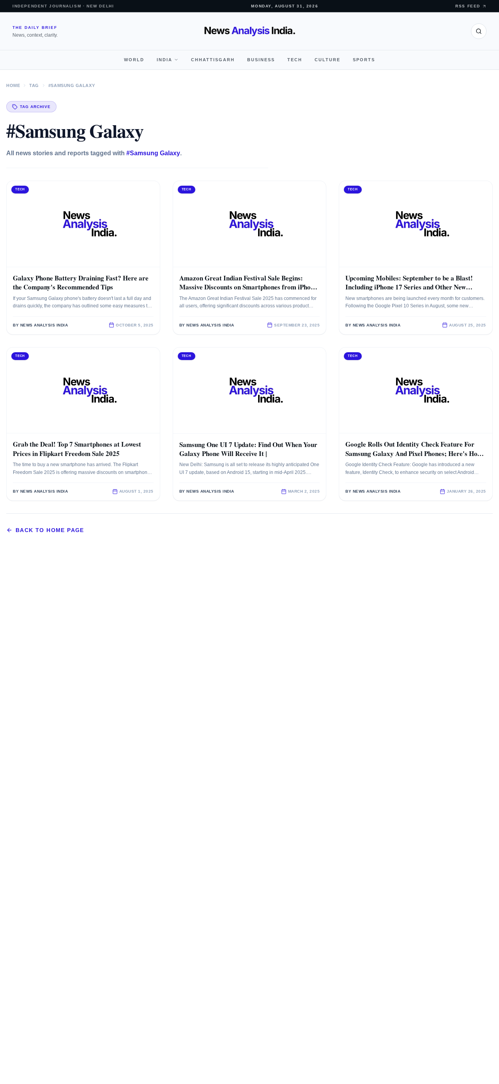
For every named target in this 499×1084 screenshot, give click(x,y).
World (134, 59)
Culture (327, 59)
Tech (294, 59)
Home (13, 85)
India (164, 59)
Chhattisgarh (213, 59)
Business (261, 59)
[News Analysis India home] (250, 31)
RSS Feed (467, 6)
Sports (364, 59)
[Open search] (479, 31)
